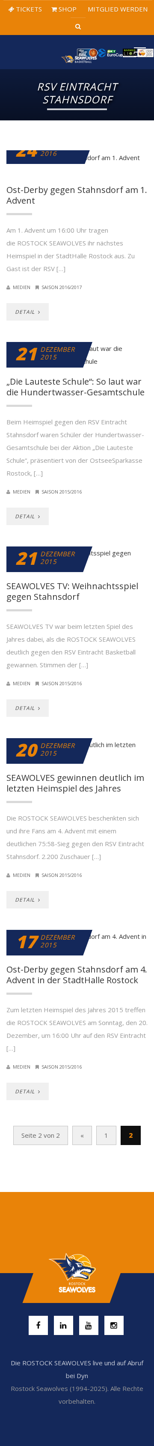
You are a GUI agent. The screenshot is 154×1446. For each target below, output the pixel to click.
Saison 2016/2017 (61, 287)
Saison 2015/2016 (61, 491)
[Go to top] (76, 1273)
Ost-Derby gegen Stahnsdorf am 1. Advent (76, 195)
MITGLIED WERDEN (117, 9)
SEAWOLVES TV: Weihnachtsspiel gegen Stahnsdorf (72, 591)
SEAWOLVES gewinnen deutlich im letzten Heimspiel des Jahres (75, 783)
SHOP (67, 9)
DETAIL (25, 311)
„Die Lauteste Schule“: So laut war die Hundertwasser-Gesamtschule (75, 387)
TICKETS (28, 9)
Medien (21, 287)
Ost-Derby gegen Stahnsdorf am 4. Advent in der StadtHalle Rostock (76, 975)
